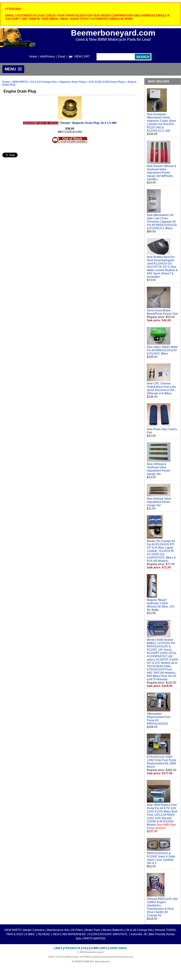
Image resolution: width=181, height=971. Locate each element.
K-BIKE (30, 934)
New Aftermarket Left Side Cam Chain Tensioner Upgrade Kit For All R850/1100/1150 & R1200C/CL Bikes (162, 221)
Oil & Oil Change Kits (43, 81)
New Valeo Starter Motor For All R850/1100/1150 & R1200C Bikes (162, 350)
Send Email (118, 948)
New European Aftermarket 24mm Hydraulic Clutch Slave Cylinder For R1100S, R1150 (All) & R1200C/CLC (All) (161, 122)
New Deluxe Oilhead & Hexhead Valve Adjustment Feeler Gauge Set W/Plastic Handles (161, 172)
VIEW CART (82, 56)
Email (61, 56)
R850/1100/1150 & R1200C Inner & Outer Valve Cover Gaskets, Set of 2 (161, 858)
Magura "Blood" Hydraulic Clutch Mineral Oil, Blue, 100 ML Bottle (160, 605)
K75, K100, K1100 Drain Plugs (107, 81)
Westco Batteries (113, 930)
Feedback (73, 948)
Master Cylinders (34, 930)
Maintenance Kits (58, 930)
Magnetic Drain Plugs (73, 81)
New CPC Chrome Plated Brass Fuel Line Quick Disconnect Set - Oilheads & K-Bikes (161, 388)
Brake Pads (92, 930)
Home (33, 56)
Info (104, 948)
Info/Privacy (47, 56)
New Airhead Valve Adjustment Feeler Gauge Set (159, 502)
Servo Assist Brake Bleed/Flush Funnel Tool (162, 312)
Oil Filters (77, 930)
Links (58, 948)
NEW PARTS (20, 81)
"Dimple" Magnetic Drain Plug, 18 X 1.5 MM (87, 123)
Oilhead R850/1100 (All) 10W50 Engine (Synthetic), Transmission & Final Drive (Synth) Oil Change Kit (162, 907)
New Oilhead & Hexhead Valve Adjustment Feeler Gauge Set (158, 469)
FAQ (85, 948)
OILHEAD (44, 934)
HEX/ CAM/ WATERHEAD (69, 934)
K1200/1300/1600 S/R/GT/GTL (108, 934)
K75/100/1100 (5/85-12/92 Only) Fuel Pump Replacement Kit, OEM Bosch (161, 761)
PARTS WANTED (94, 938)
